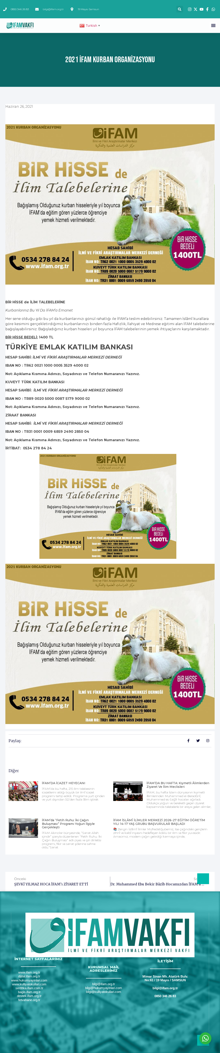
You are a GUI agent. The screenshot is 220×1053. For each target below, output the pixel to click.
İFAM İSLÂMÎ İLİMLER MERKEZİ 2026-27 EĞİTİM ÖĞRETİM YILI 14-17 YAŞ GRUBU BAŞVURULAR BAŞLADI (159, 822)
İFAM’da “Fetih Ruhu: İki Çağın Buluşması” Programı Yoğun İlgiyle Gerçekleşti (68, 823)
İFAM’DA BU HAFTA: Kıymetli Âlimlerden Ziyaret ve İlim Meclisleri (178, 785)
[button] (179, 9)
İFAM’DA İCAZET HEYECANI (63, 783)
